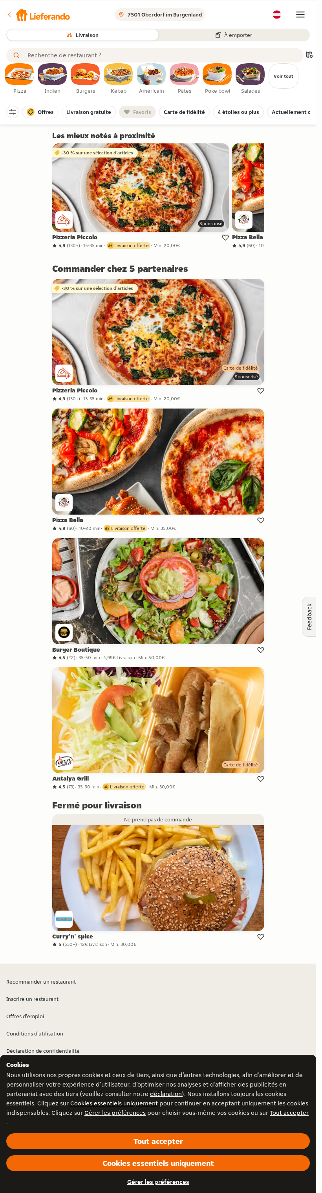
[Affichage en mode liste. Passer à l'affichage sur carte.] (309, 55)
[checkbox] (20, 79)
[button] (38, 14)
